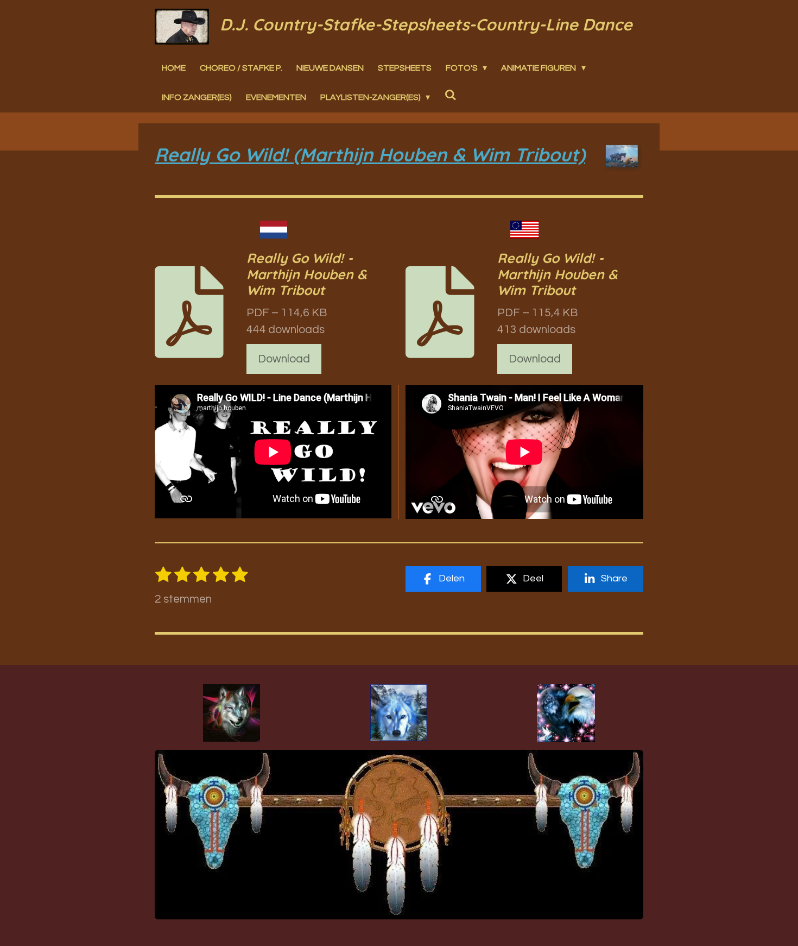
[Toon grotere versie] (231, 713)
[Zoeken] (450, 95)
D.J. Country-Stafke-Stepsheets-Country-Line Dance (426, 24)
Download (284, 359)
